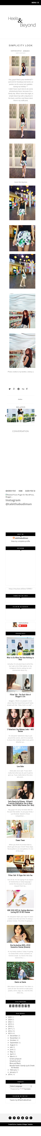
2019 (10, 1024)
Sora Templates (18, 1124)
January (13, 1072)
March (12, 1056)
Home (21, 491)
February (13, 1070)
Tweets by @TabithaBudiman (20, 1100)
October (13, 1040)
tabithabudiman (21, 538)
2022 (10, 1022)
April (12, 1054)
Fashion (20, 399)
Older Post (29, 491)
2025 (10, 1017)
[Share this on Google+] (13, 389)
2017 (10, 1029)
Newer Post (11, 491)
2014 (10, 1074)
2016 (10, 1031)
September (14, 1043)
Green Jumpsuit (15, 1059)
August (13, 1045)
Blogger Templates (28, 1124)
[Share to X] (9, 389)
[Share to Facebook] (26, 389)
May (11, 1052)
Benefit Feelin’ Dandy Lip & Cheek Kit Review (22, 1066)
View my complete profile (20, 541)
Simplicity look (15, 1061)
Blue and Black (15, 1063)
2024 (10, 1019)
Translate (26, 1089)
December (14, 1036)
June (12, 1049)
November (14, 1038)
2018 (10, 1026)
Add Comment (20, 53)
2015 (10, 1033)
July (11, 1047)
